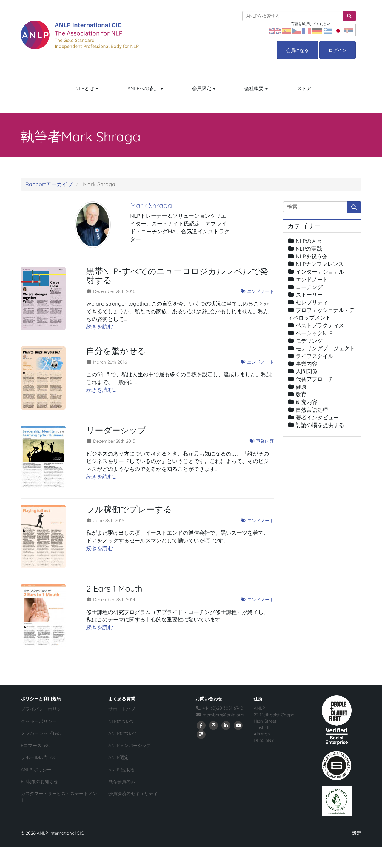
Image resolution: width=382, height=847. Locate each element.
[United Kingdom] (275, 30)
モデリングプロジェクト (325, 348)
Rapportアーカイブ (49, 184)
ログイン (337, 50)
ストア (304, 88)
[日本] (338, 30)
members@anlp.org (223, 715)
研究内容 (306, 402)
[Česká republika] (296, 30)
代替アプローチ (314, 379)
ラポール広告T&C (38, 757)
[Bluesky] (201, 734)
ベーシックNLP (314, 333)
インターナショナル (320, 271)
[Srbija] (348, 30)
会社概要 (254, 88)
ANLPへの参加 (143, 88)
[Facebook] (201, 725)
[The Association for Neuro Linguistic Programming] (80, 35)
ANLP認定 (118, 757)
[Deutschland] (317, 30)
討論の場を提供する (320, 425)
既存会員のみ (121, 781)
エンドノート (260, 291)
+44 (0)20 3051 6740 (222, 708)
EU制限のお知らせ (39, 781)
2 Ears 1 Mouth (114, 588)
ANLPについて (123, 733)
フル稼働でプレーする (129, 509)
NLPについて (121, 721)
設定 (356, 833)
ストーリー (309, 294)
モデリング (309, 340)
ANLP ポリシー (36, 769)
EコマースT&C (35, 745)
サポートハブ (121, 709)
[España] (286, 30)
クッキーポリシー (39, 721)
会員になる (297, 50)
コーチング (309, 287)
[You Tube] (238, 725)
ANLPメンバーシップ (129, 745)
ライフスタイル (314, 356)
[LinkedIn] (226, 725)
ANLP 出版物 (121, 769)
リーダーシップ (116, 430)
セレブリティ (312, 302)
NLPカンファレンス (320, 263)
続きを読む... (101, 326)
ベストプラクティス (320, 325)
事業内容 (264, 441)
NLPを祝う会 (311, 256)
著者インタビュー (317, 417)
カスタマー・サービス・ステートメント (59, 797)
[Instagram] (213, 725)
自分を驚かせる (116, 350)
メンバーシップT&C (41, 733)
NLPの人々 (309, 240)
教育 (301, 394)
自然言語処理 (312, 409)
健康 (301, 386)
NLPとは (85, 88)
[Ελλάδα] (328, 30)
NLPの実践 (309, 248)
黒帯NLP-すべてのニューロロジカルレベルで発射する (177, 276)
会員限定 (202, 88)
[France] (306, 30)
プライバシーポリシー (43, 709)
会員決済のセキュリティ (133, 793)
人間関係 (306, 371)
